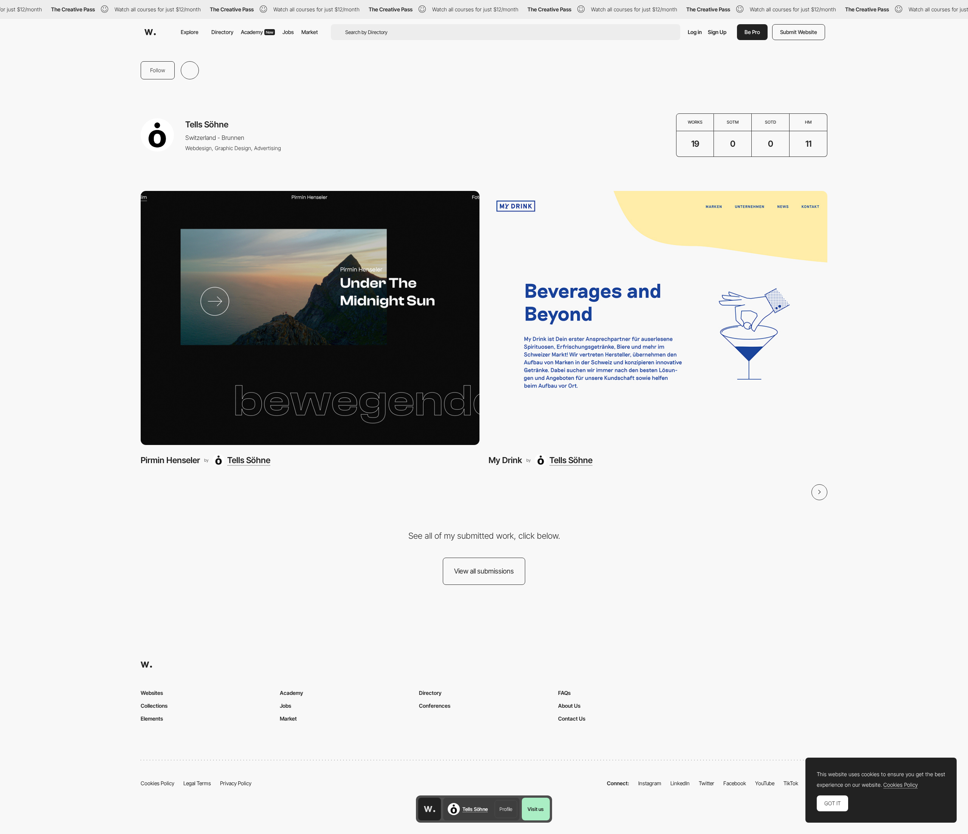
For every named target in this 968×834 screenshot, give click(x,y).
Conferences (434, 705)
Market (309, 32)
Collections (154, 705)
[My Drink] (658, 318)
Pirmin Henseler (170, 460)
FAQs (564, 693)
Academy (257, 32)
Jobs (288, 32)
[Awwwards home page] (429, 809)
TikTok (790, 783)
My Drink (505, 460)
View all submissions (484, 571)
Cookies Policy (157, 783)
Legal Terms (197, 783)
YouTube (764, 783)
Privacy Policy (235, 783)
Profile (506, 809)
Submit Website (798, 32)
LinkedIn (680, 783)
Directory (222, 32)
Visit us (535, 809)
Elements (152, 718)
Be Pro (752, 32)
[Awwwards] (150, 32)
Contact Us (571, 718)
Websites (152, 693)
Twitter (706, 783)
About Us (569, 705)
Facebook (734, 783)
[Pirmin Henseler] (310, 318)
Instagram (649, 783)
